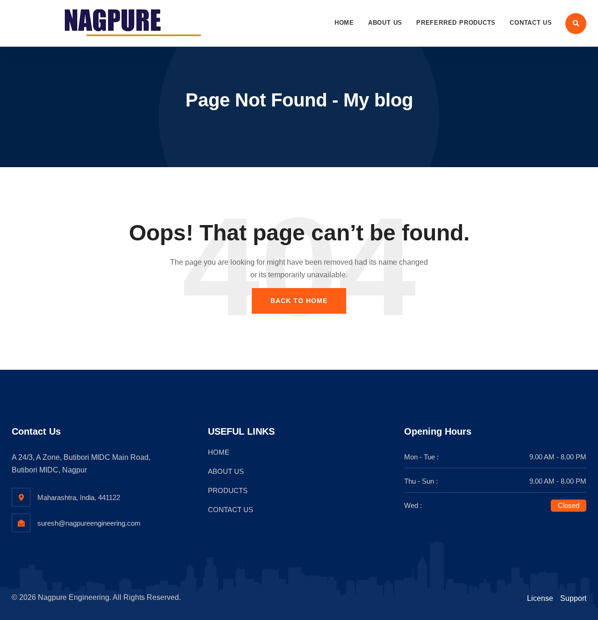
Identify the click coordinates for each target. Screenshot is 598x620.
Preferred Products (456, 22)
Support (573, 598)
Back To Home (299, 300)
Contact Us (531, 22)
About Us (385, 22)
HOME (218, 452)
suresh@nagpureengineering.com (89, 523)
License (540, 598)
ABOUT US (226, 471)
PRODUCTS (228, 490)
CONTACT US (230, 510)
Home (344, 22)
